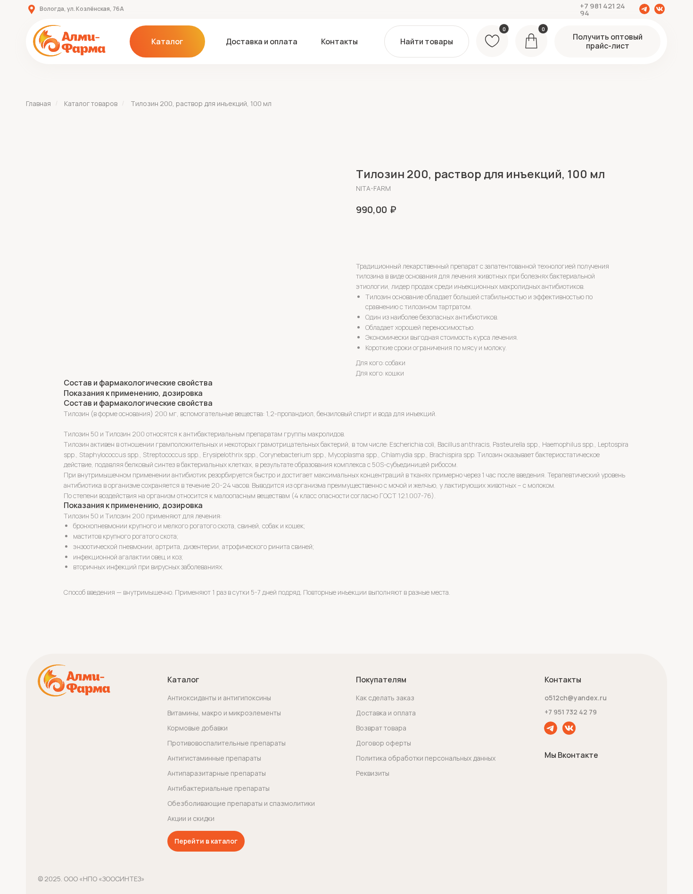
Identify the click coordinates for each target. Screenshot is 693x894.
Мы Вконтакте (571, 755)
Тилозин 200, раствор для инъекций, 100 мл (201, 103)
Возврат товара (381, 727)
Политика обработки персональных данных (425, 758)
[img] (644, 9)
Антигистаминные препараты (214, 758)
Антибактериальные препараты (218, 788)
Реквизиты (372, 773)
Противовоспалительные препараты (226, 742)
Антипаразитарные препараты (216, 773)
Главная (38, 103)
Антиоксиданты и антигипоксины (219, 697)
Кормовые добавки (197, 727)
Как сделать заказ (385, 697)
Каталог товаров (90, 103)
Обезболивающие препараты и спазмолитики (241, 803)
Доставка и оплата (386, 712)
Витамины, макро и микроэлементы (224, 712)
